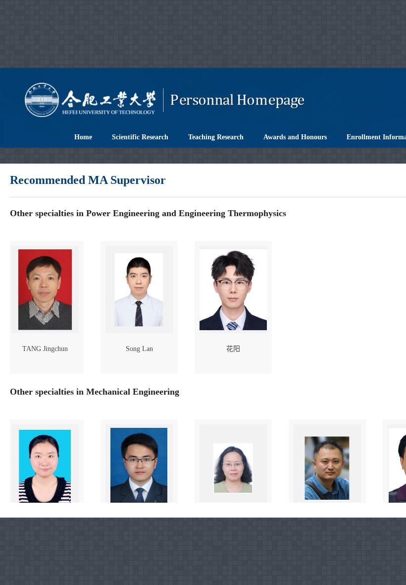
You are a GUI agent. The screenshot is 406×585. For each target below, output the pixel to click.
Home (83, 137)
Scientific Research (140, 137)
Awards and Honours (295, 137)
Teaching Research (216, 137)
